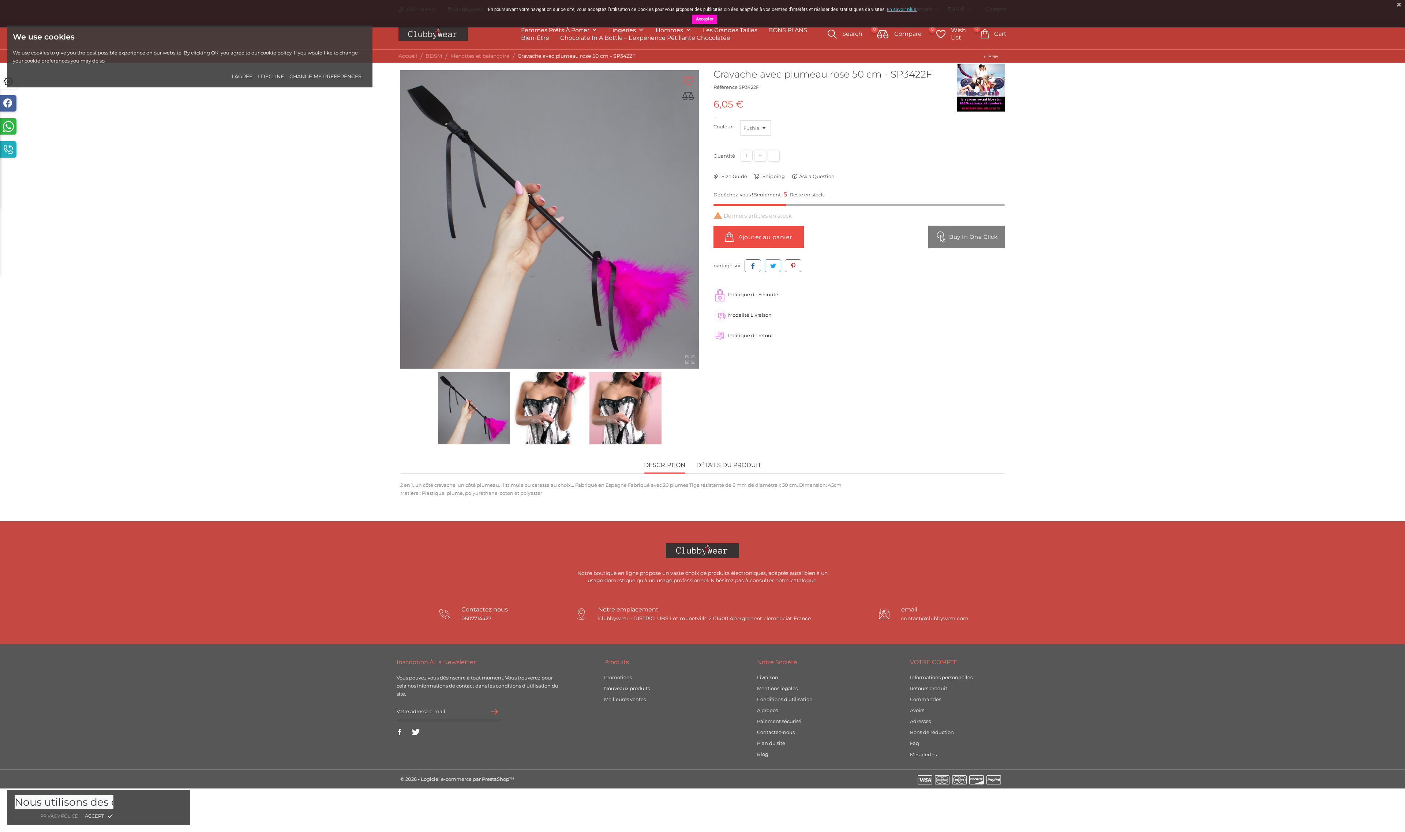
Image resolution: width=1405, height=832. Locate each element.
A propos (767, 710)
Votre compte (934, 662)
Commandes (925, 699)
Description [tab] (664, 465)
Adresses (920, 721)
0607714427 (476, 618)
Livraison (767, 677)
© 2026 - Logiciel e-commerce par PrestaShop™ (457, 779)
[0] (883, 35)
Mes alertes (923, 754)
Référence (725, 87)
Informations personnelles (941, 677)
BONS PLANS (787, 30)
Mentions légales (777, 688)
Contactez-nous (776, 732)
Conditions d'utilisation (785, 699)
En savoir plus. (902, 9)
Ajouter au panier (764, 237)
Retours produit (928, 688)
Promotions (618, 677)
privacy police (59, 816)
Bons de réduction (932, 732)
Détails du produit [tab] (728, 465)
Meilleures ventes (625, 699)
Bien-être (535, 37)
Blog (762, 754)
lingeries (623, 30)
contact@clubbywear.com (934, 618)
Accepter (704, 19)
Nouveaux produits (627, 688)
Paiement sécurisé (779, 721)
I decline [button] (271, 76)
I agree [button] (242, 76)
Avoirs (917, 710)
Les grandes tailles (730, 30)
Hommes (670, 30)
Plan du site (771, 743)
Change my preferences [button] (325, 76)
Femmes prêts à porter (556, 30)
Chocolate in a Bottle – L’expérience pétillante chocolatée (645, 37)
